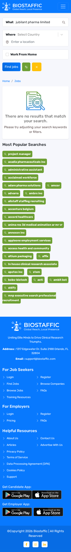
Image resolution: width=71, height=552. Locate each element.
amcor (55, 185)
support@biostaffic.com (40, 359)
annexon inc (16, 232)
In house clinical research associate (32, 264)
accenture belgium (21, 209)
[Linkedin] (45, 544)
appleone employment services (29, 240)
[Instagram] (35, 544)
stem (36, 272)
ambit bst (60, 280)
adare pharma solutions (24, 185)
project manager (19, 154)
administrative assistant (25, 169)
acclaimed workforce (22, 177)
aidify (12, 287)
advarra (13, 193)
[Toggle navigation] (63, 6)
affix (45, 256)
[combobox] (37, 22)
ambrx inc (35, 193)
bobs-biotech (17, 280)
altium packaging (20, 256)
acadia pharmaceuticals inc (26, 162)
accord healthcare (20, 217)
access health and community (28, 248)
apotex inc (15, 272)
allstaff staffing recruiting (26, 201)
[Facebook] (26, 544)
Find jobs (11, 67)
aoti (40, 280)
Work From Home (23, 54)
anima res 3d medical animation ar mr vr (35, 224)
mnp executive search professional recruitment (29, 298)
